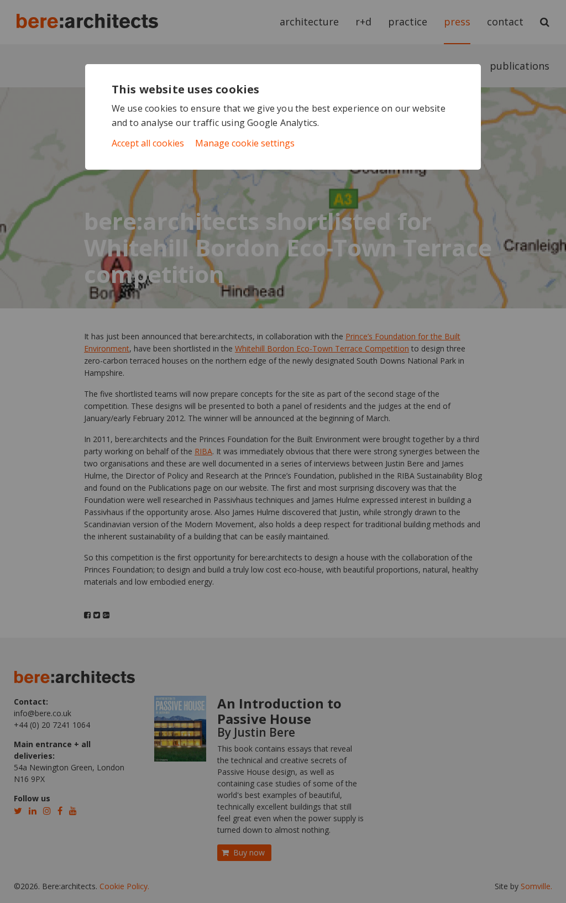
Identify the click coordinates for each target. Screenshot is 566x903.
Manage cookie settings (245, 143)
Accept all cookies (148, 143)
